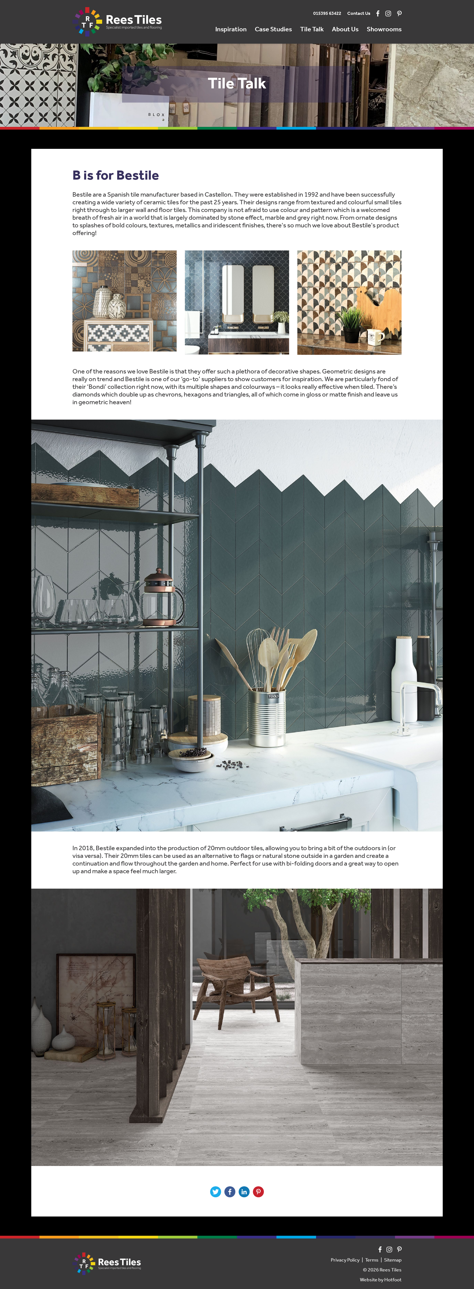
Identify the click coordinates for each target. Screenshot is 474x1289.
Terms (372, 1260)
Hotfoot (393, 1280)
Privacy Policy (345, 1260)
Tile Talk (312, 29)
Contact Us (358, 13)
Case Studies (273, 29)
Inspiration (231, 29)
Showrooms (384, 29)
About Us (345, 29)
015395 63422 (327, 13)
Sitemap (393, 1260)
